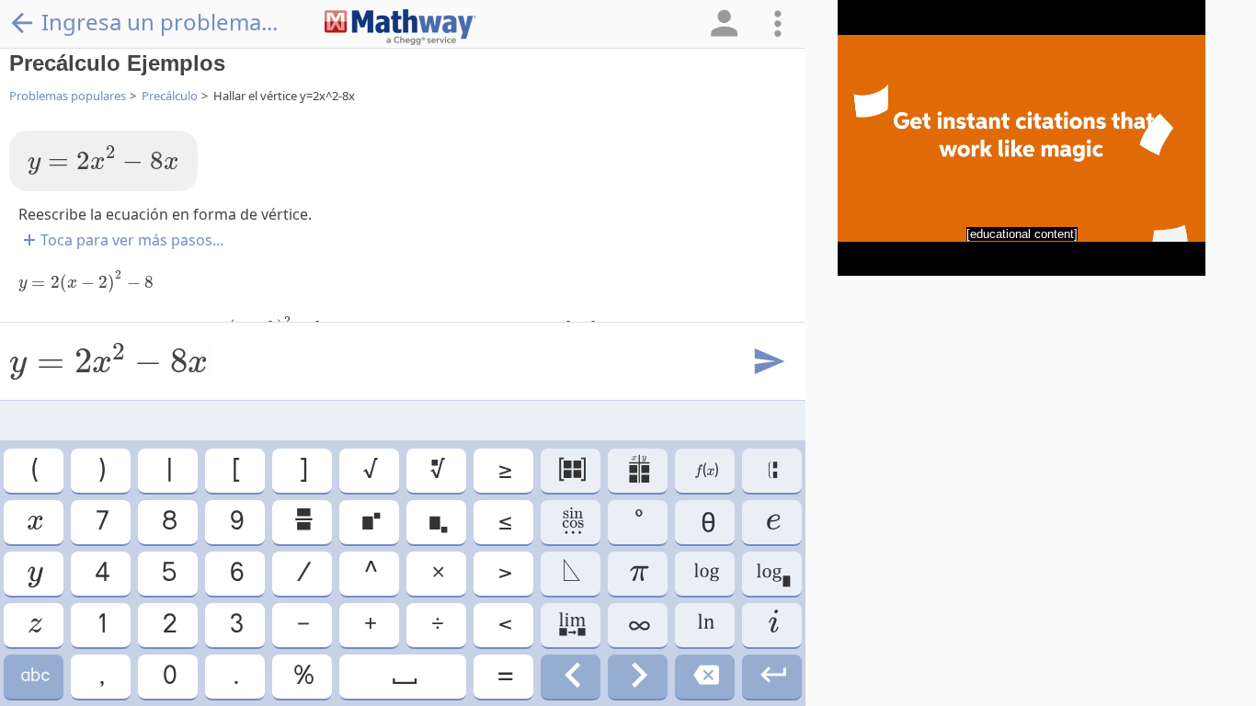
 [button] (436, 470)
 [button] (34, 676)
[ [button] (235, 470)
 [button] (571, 676)
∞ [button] (638, 624)
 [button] (638, 676)
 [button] (772, 676)
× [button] (436, 573)
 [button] (571, 470)
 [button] (437, 521)
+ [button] (369, 624)
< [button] (504, 624)
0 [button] (168, 676)
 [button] (370, 521)
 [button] (705, 676)
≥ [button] (504, 470)
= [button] (504, 676)
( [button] (33, 470)
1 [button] (101, 624)
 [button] (704, 624)
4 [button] (101, 573)
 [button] (302, 521)
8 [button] (168, 521)
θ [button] (705, 521)
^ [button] (369, 573)
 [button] (705, 573)
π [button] (638, 573)
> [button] (504, 573)
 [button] (34, 624)
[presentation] (103, 160)
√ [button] (369, 470)
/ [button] (302, 573)
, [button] (100, 676)
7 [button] (101, 521)
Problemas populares (67, 95)
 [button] (772, 521)
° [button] (638, 521)
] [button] (302, 470)
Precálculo (170, 95)
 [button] (571, 521)
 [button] (772, 470)
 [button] (705, 470)
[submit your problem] (767, 362)
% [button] (302, 676)
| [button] (168, 470)
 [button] (33, 521)
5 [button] (168, 573)
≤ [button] (504, 521)
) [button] (101, 470)
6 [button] (235, 573)
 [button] (403, 676)
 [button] (637, 470)
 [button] (34, 573)
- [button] (302, 624)
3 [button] (235, 624)
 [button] (570, 573)
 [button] (772, 624)
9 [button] (235, 521)
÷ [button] (436, 624)
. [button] (235, 676)
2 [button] (168, 624)
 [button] (571, 624)
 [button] (772, 573)
